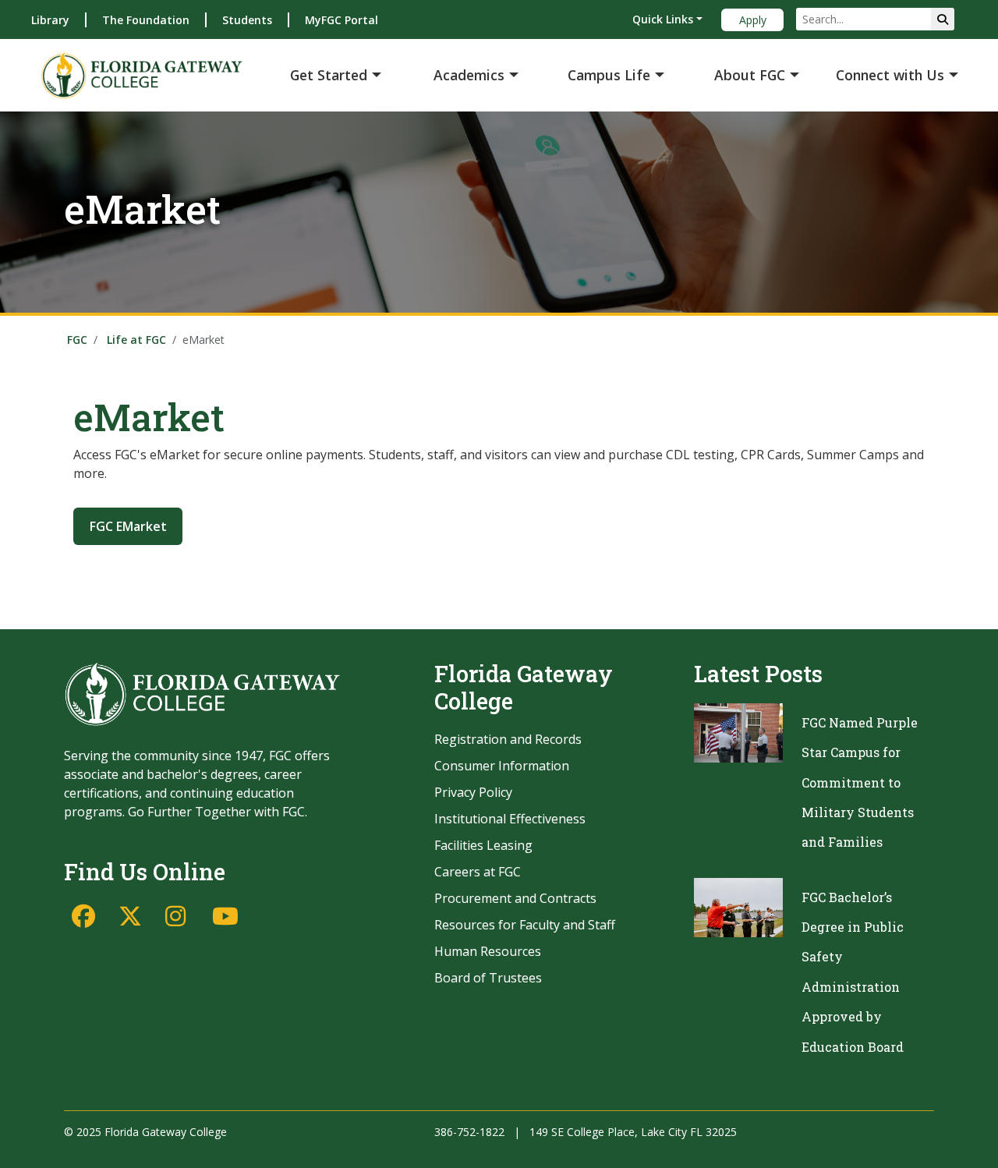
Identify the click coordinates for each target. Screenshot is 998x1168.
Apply (752, 19)
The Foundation (145, 19)
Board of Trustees (488, 977)
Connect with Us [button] (890, 74)
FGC (77, 339)
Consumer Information (501, 765)
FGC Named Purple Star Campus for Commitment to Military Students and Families (860, 782)
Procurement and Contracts (515, 898)
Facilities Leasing (483, 845)
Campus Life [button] (609, 74)
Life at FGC (136, 339)
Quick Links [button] (662, 19)
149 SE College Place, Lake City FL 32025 (633, 1131)
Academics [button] (469, 74)
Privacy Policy (473, 792)
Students (247, 19)
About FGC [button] (749, 74)
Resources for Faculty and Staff (524, 924)
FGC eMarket (128, 526)
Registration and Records (508, 739)
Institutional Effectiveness (510, 818)
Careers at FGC (477, 871)
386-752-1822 (469, 1131)
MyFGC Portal (341, 19)
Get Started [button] (328, 74)
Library (50, 19)
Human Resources (487, 951)
